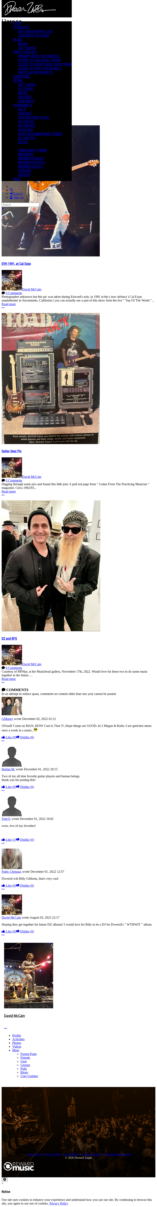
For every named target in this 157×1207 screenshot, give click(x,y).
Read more (9, 304)
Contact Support (91, 1154)
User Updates (29, 1076)
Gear (23, 1061)
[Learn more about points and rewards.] (5, 1020)
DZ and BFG (9, 638)
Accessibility (71, 1154)
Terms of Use (34, 1154)
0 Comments (14, 293)
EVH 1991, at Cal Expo (16, 264)
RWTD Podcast (25, 52)
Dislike (26, 737)
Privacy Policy (53, 1154)
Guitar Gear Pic (11, 451)
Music (18, 40)
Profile (16, 1035)
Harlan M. (8, 769)
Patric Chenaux (11, 871)
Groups (25, 1065)
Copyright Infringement (117, 1154)
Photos (16, 1043)
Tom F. (6, 819)
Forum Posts (28, 1054)
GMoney (7, 719)
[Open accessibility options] (5, 1179)
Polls (23, 1068)
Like (10, 737)
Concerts (21, 27)
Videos (16, 1046)
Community (22, 105)
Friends (25, 1057)
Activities (18, 1039)
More (15, 1050)
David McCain (31, 289)
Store (18, 81)
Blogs (24, 1072)
